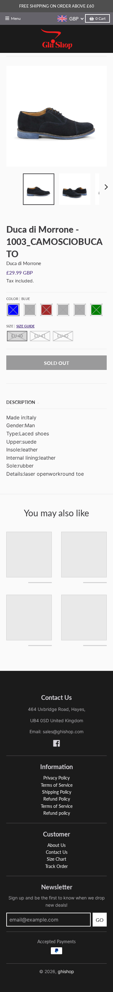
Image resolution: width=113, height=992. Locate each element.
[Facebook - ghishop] (56, 743)
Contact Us (56, 852)
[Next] (106, 187)
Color (18, 299)
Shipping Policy (56, 792)
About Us (56, 845)
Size (20, 326)
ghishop (66, 971)
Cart (100, 18)
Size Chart (56, 859)
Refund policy (56, 813)
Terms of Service (57, 785)
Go (100, 920)
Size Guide (25, 326)
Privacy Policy (56, 777)
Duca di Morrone (23, 263)
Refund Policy (56, 799)
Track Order (56, 866)
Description (20, 402)
